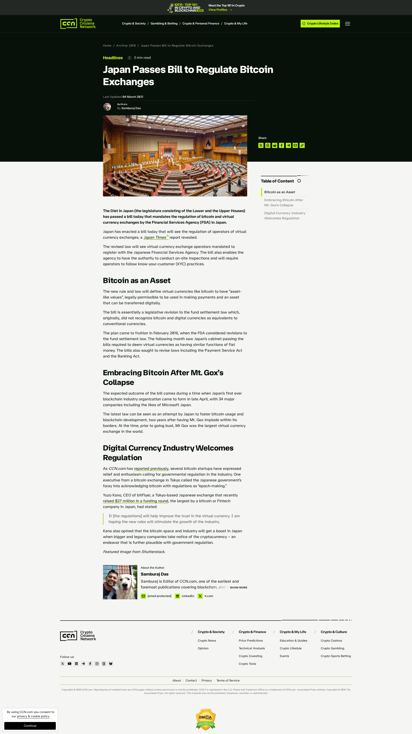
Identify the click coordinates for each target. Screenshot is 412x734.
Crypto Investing (250, 656)
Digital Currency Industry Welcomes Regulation (284, 215)
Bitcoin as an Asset (279, 192)
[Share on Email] (295, 145)
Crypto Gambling (332, 648)
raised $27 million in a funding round (135, 501)
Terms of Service (228, 680)
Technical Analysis (252, 648)
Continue (30, 726)
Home (107, 45)
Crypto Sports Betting (336, 656)
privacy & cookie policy (33, 716)
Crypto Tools (247, 664)
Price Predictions (251, 640)
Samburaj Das (131, 108)
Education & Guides (293, 640)
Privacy (206, 680)
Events (284, 656)
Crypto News (207, 640)
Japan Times (155, 237)
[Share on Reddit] (274, 145)
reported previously (151, 468)
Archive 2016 (126, 45)
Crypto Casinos (331, 640)
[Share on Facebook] (281, 145)
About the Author (152, 568)
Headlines (113, 57)
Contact (191, 680)
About (177, 680)
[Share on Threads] (267, 145)
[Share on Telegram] (288, 145)
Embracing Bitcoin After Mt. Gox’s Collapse (283, 202)
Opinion (203, 648)
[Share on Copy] (302, 145)
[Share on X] (261, 145)
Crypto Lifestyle (291, 648)
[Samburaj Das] (120, 582)
